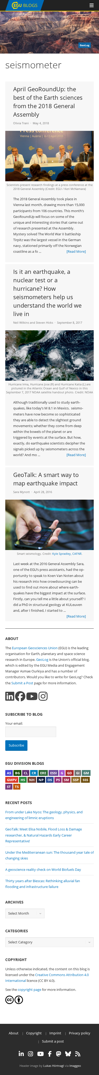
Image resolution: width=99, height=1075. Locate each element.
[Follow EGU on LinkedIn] (21, 1054)
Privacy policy (79, 1033)
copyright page (29, 989)
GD (69, 773)
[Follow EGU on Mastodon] (58, 1054)
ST (9, 786)
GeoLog (42, 659)
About (13, 1033)
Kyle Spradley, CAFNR (67, 554)
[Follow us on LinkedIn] (9, 696)
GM (86, 773)
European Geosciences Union (35, 648)
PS (58, 779)
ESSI (53, 773)
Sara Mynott (21, 492)
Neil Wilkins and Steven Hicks (33, 322)
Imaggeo (75, 1066)
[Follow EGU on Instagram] (30, 1054)
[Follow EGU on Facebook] (50, 1054)
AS (9, 773)
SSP (76, 779)
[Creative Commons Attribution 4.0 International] (9, 1002)
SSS (85, 779)
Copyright (34, 1033)
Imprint (55, 1033)
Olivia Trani (21, 123)
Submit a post (53, 1041)
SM (66, 779)
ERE (43, 773)
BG (17, 773)
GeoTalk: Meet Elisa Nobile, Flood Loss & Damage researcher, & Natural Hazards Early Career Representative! (43, 835)
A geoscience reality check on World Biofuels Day (43, 869)
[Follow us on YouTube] (32, 696)
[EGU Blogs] (24, 9)
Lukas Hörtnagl (53, 1066)
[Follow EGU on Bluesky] (68, 1054)
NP (41, 779)
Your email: (14, 723)
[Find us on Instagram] (43, 696)
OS (50, 779)
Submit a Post (22, 683)
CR (34, 773)
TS (17, 786)
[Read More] (76, 251)
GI (77, 773)
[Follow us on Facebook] (20, 696)
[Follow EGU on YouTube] (40, 1054)
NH (32, 779)
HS (23, 779)
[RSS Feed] (77, 1054)
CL (26, 773)
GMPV (12, 779)
